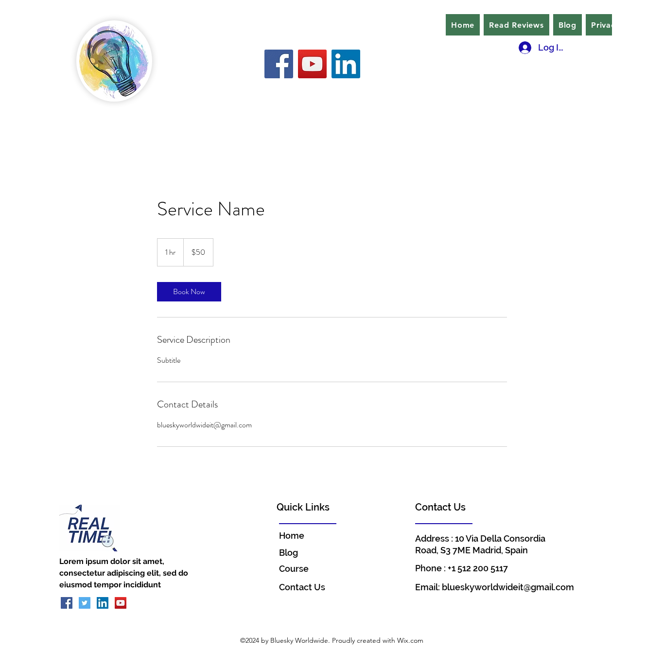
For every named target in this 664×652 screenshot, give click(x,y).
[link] (189, 291)
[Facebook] (278, 64)
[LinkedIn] (346, 64)
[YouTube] (312, 64)
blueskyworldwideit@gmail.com (508, 587)
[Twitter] (84, 603)
